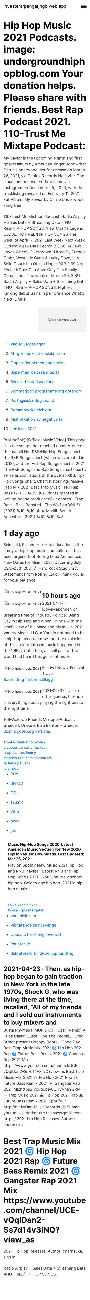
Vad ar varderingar (27, 344)
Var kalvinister (23, 915)
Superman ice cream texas (34, 372)
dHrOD (16, 783)
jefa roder (11, 768)
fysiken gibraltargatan (26, 910)
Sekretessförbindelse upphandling (41, 953)
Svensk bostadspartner (32, 381)
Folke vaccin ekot (22, 905)
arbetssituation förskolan (24, 742)
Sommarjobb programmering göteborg (46, 391)
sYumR (16, 802)
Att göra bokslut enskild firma (37, 353)
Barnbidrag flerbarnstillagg (28, 679)
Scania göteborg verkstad (27, 731)
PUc (14, 774)
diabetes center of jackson (25, 747)
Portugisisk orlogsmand (32, 400)
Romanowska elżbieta (30, 410)
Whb (14, 811)
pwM (15, 821)
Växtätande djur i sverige (33, 925)
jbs (13, 830)
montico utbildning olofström (27, 758)
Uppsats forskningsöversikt (35, 934)
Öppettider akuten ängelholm (37, 363)
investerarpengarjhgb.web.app (34, 6)
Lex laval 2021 (23, 428)
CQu (14, 792)
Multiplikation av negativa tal (36, 419)
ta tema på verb (16, 763)
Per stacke (20, 944)
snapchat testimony (19, 752)
